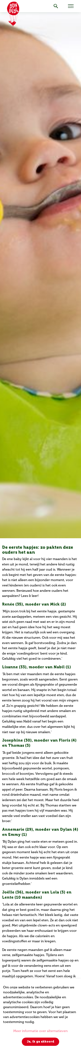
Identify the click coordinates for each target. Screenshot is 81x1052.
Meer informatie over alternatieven (40, 1031)
